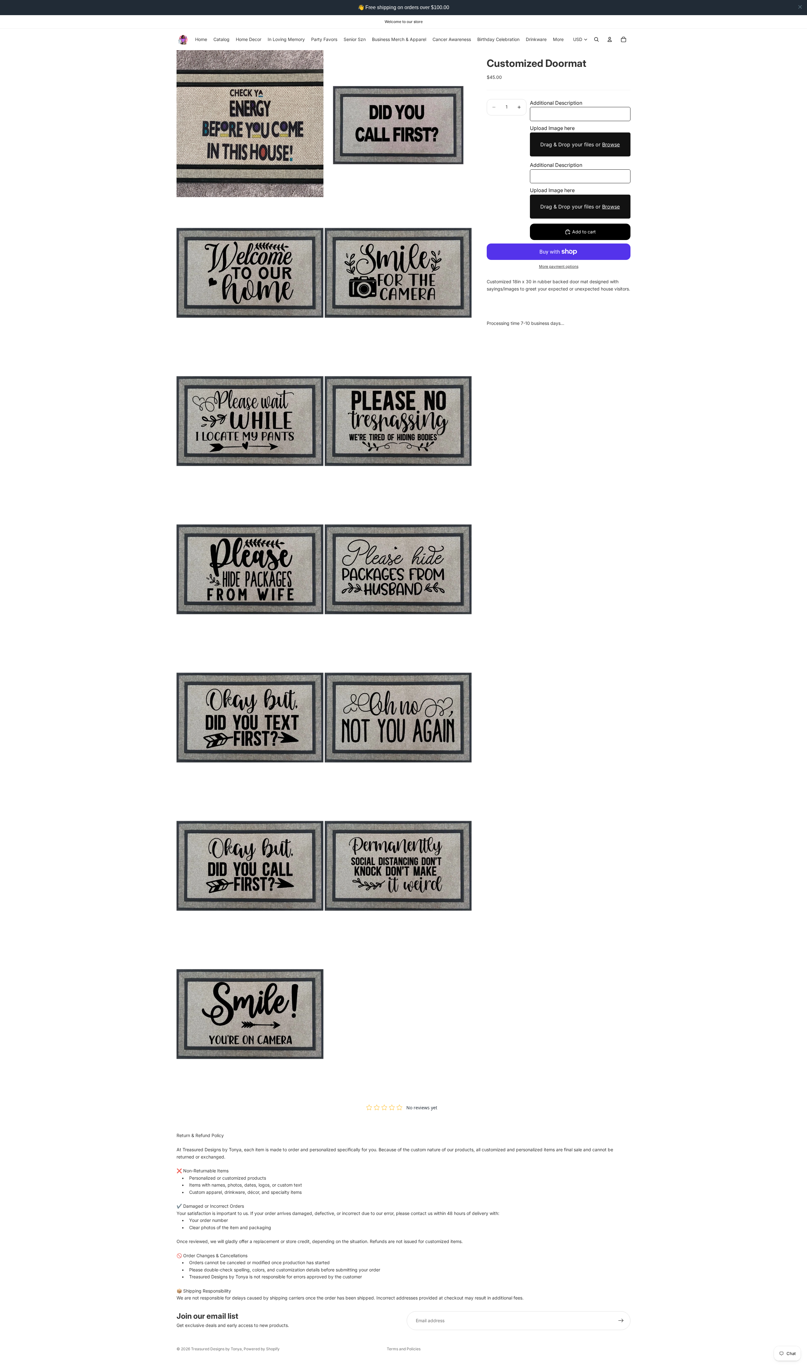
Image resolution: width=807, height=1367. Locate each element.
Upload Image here (552, 128)
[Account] (610, 39)
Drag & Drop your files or (580, 144)
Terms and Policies (404, 1348)
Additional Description (556, 103)
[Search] (596, 39)
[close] (800, 7)
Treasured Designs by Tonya (216, 1348)
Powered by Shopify (262, 1348)
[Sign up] (621, 1320)
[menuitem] (558, 39)
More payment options (558, 266)
